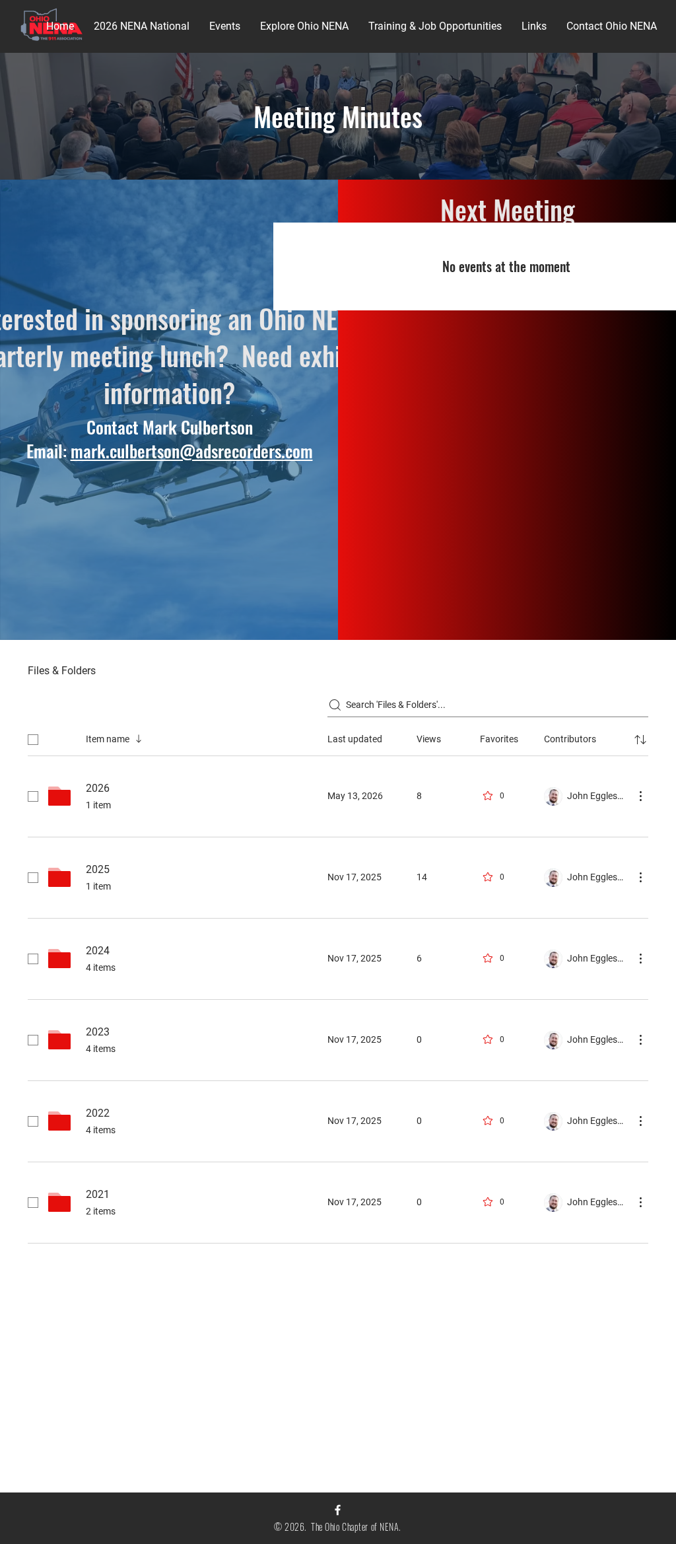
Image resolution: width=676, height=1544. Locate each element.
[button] (141, 26)
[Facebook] (338, 1510)
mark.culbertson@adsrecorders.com (192, 451)
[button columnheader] (640, 740)
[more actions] (640, 796)
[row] (338, 737)
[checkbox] (33, 739)
